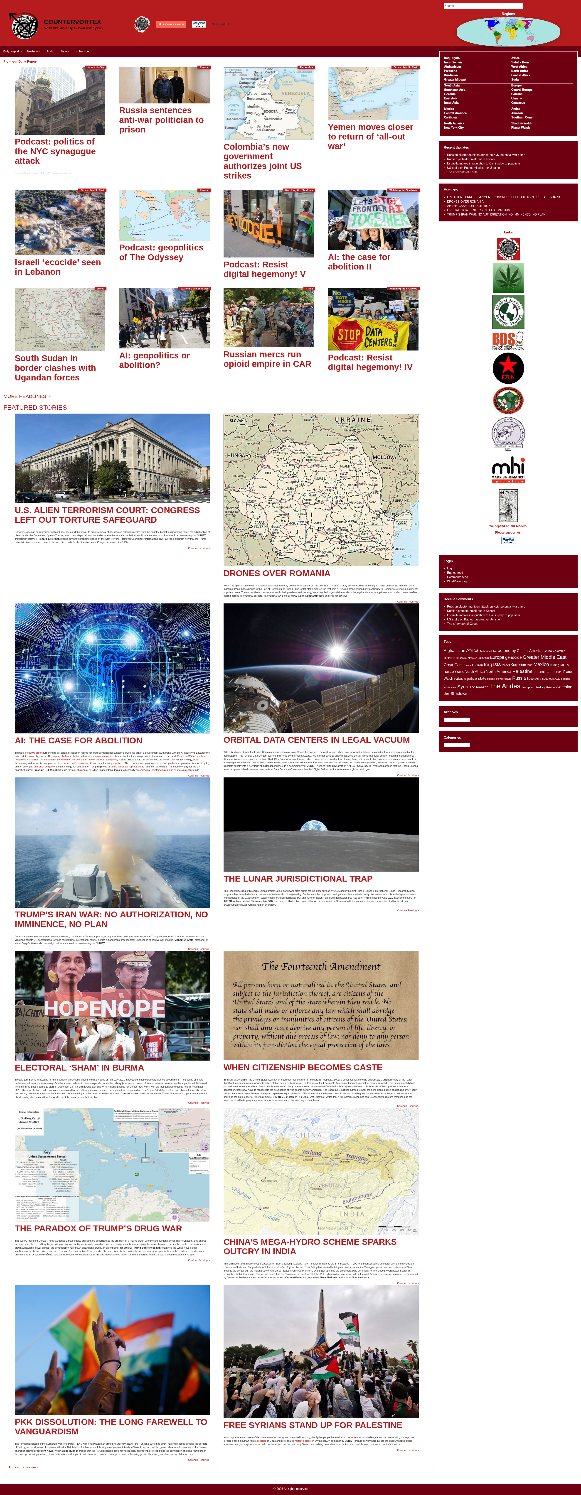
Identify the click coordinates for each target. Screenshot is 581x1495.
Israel (506, 665)
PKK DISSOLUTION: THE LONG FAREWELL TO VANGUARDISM (111, 1426)
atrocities (261, 1440)
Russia (519, 678)
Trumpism (527, 687)
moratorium (99, 756)
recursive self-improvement (76, 763)
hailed (272, 1274)
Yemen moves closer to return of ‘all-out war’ (370, 136)
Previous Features (24, 1467)
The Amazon (478, 687)
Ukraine (516, 98)
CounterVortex (72, 21)
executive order (33, 752)
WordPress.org (457, 581)
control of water (468, 658)
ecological (144, 770)
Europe (516, 85)
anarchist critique (43, 766)
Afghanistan (452, 66)
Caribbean (451, 117)
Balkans (516, 94)
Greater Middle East (544, 657)
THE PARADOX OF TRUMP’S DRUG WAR (98, 1228)
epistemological (160, 770)
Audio (50, 51)
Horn (525, 62)
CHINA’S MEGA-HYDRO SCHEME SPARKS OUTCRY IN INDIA (310, 1246)
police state (476, 678)
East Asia (450, 98)
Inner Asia (451, 102)
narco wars (454, 671)
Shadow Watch (521, 123)
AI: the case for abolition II (359, 261)
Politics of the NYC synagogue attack (51, 173)
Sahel (515, 62)
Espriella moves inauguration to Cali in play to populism (483, 163)
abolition (81, 770)
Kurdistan (451, 75)
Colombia (559, 651)
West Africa (519, 66)
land (529, 665)
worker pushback (169, 763)
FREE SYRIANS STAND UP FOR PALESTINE (313, 1425)
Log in (451, 568)
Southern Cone (521, 117)
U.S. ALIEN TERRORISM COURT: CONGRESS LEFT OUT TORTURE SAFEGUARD (107, 514)
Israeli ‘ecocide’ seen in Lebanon (58, 267)
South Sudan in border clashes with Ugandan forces (55, 367)
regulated (118, 763)
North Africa (519, 71)
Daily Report (11, 51)
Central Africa (520, 75)
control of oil (451, 657)
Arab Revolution (488, 651)
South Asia (452, 85)
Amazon (517, 113)
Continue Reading (199, 548)
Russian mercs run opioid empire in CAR (267, 359)
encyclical (199, 756)
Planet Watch (520, 127)
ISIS (497, 664)
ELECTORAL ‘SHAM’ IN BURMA (79, 1067)
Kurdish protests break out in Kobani (471, 159)
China (548, 651)
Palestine (450, 71)
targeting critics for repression (124, 766)
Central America (455, 113)
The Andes (504, 686)
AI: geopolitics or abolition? (154, 360)
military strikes (303, 1440)
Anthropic (67, 756)
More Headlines (25, 396)
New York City (454, 127)
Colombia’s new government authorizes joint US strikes (263, 161)
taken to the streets (348, 1437)
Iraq (447, 58)
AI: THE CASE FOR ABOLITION (78, 740)
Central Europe (521, 89)
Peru (559, 672)
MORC (565, 665)
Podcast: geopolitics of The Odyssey (161, 252)
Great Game (454, 665)
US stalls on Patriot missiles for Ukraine (473, 167)
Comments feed (457, 577)
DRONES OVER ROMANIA (277, 573)
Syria (456, 58)
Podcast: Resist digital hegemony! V (265, 269)
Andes (515, 108)
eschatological (182, 770)
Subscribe (82, 51)
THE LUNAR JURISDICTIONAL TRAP (298, 878)
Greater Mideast (455, 79)
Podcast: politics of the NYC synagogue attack (55, 151)
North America (454, 123)
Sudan (515, 79)
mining (554, 665)
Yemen (457, 62)
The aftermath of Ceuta (462, 172)
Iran (447, 62)
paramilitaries (544, 671)
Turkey (540, 687)
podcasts (460, 678)
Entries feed (455, 572)
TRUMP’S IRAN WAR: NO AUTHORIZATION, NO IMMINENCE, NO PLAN (111, 919)
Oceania (449, 94)
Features (33, 51)
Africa (515, 58)
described (412, 1274)
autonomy (507, 650)
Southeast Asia (454, 89)
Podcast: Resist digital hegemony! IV (370, 362)
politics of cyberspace (499, 678)
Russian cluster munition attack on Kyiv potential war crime (486, 155)
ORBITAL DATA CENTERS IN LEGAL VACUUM (317, 740)
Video (65, 51)
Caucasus (518, 102)
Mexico (449, 108)
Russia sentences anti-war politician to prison (161, 119)
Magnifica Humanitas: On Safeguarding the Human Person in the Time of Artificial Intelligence (66, 759)
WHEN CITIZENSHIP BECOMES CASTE (303, 1067)
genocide (513, 657)
